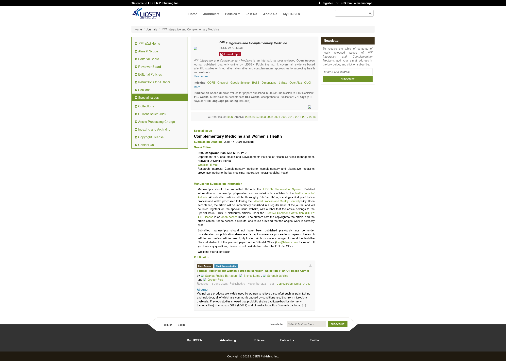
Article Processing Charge (156, 121)
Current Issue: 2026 (151, 114)
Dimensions (269, 82)
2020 (284, 117)
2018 (298, 117)
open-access (229, 217)
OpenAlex (296, 82)
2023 (263, 117)
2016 (312, 117)
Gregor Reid (215, 279)
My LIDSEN (291, 13)
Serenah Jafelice (277, 276)
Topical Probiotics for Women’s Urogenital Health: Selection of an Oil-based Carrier (253, 271)
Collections (145, 106)
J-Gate (283, 82)
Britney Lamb (252, 276)
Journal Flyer (231, 54)
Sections (143, 89)
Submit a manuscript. (358, 3)
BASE (255, 82)
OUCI (307, 82)
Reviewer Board (149, 66)
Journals (209, 13)
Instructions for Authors (153, 82)
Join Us (251, 13)
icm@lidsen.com (286, 242)
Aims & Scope (147, 51)
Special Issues (148, 97)
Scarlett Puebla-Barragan (221, 276)
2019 (291, 117)
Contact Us (145, 144)
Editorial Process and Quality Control (275, 201)
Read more (201, 76)
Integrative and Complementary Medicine (253, 43)
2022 (270, 117)
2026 (230, 117)
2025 (248, 117)
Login (181, 325)
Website (203, 165)
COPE (211, 82)
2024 (255, 117)
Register (327, 3)
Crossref (222, 82)
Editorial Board (148, 59)
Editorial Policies (149, 74)
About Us (270, 13)
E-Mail (214, 165)
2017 (305, 117)
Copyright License (150, 137)
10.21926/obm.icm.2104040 (293, 283)
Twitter (314, 340)
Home (192, 13)
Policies (231, 13)
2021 (277, 117)
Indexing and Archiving (153, 129)
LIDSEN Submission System (282, 189)
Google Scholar (240, 82)
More (197, 87)
